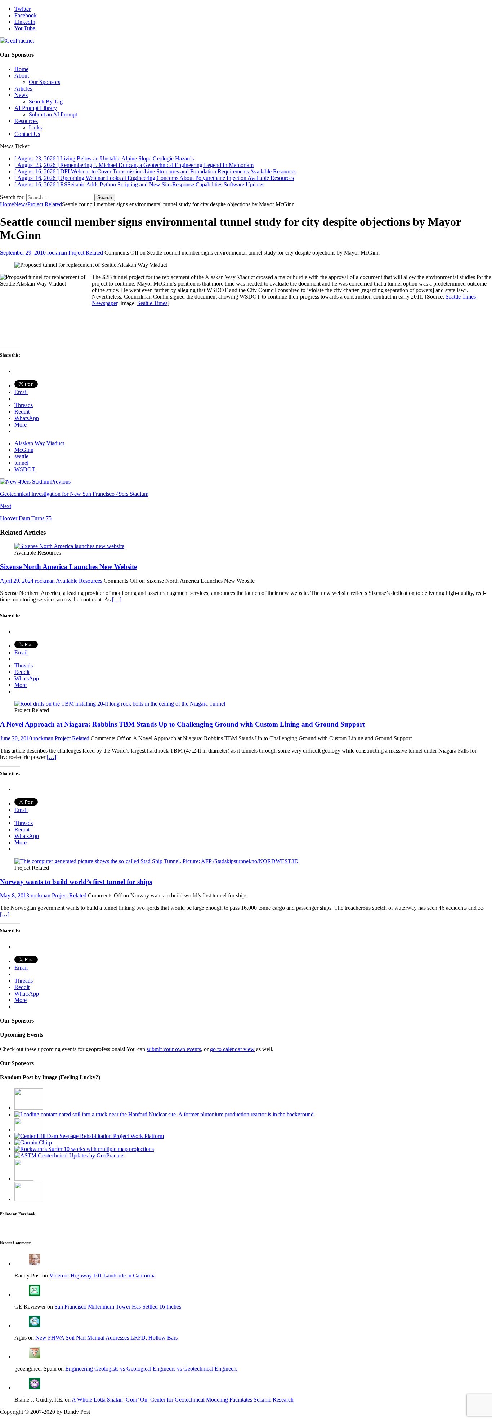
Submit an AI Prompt (53, 114)
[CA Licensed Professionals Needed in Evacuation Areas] (28, 1199)
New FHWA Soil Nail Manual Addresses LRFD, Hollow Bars (106, 1337)
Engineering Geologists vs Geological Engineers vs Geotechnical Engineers (151, 1368)
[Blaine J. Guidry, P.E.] (34, 1387)
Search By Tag (46, 101)
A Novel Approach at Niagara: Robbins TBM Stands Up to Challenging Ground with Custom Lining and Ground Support (182, 724)
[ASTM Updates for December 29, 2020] (69, 1155)
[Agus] (34, 1325)
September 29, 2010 (23, 253)
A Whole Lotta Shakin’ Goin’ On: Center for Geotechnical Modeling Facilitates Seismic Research (183, 1399)
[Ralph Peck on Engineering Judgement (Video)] (28, 1108)
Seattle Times (152, 303)
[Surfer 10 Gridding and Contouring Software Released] (84, 1149)
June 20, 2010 (16, 738)
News (21, 95)
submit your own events (174, 1049)
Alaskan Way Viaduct (39, 443)
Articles (23, 88)
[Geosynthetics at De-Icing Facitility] (23, 1178)
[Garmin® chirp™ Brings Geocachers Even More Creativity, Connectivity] (33, 1142)
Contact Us (27, 134)
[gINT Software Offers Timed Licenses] (28, 1129)
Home (21, 69)
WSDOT (24, 469)
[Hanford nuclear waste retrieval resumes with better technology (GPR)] (164, 1114)
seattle (21, 456)
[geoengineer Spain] (34, 1356)
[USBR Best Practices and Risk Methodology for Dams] (89, 1136)
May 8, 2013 (14, 895)
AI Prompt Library (35, 108)
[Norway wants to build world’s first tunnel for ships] (156, 861)
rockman (57, 253)
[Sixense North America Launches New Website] (69, 546)
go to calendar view (232, 1049)
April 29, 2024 (16, 581)
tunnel (21, 463)
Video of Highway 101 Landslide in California (102, 1275)
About (21, 75)
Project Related (85, 253)
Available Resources (79, 581)
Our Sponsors (44, 82)
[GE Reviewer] (34, 1294)
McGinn (23, 450)
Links (35, 127)
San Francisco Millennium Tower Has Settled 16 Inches (117, 1306)
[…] (116, 599)
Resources (26, 121)
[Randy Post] (34, 1263)
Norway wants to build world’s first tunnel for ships (76, 882)
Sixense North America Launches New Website (68, 566)
